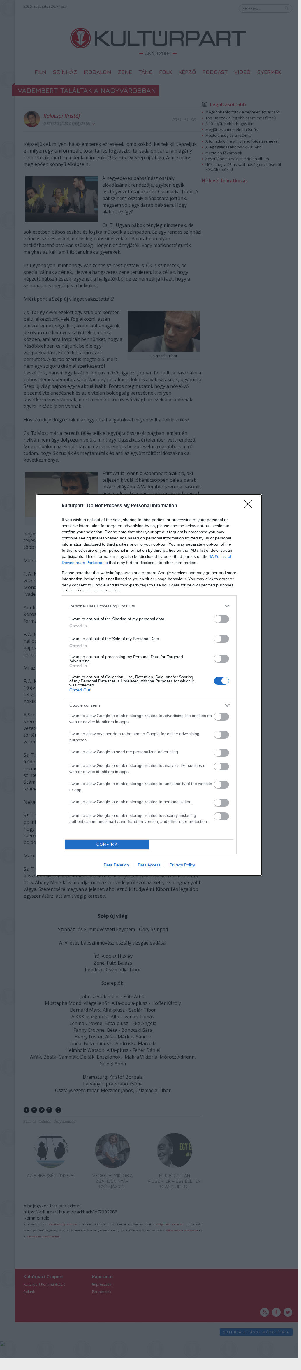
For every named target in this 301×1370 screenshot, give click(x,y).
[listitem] (149, 606)
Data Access (149, 865)
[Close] (250, 505)
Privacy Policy (182, 865)
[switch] (221, 619)
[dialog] (149, 685)
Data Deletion (116, 865)
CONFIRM (107, 844)
